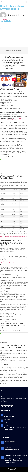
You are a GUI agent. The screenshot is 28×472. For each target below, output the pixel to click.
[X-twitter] (5, 406)
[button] (26, 2)
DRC (17, 469)
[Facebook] (2, 406)
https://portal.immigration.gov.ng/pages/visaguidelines (13, 236)
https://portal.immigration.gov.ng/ (8, 262)
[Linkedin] (8, 406)
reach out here (14, 381)
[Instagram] (11, 406)
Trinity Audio (13, 50)
